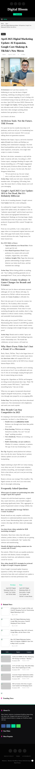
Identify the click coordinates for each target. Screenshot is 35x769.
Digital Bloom (17, 9)
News (3, 34)
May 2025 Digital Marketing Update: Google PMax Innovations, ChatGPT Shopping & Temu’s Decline (20, 621)
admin (4, 54)
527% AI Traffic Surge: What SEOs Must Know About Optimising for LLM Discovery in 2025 (23, 667)
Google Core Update (11, 105)
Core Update (5, 203)
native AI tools (5, 142)
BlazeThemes (17, 762)
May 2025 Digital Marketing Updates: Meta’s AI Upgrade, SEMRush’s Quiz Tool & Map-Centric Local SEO (22, 641)
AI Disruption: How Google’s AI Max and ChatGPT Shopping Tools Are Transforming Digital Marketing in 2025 (22, 610)
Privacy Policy (9, 756)
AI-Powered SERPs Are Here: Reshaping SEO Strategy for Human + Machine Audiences (23, 658)
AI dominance (5, 90)
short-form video (9, 358)
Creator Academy (13, 297)
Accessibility (26, 756)
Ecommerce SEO (16, 660)
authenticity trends (22, 422)
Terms (18, 756)
